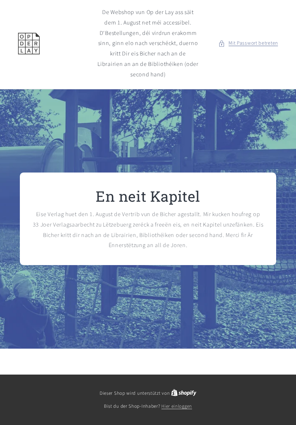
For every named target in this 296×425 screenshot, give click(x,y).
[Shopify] (183, 393)
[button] (248, 43)
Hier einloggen (176, 406)
